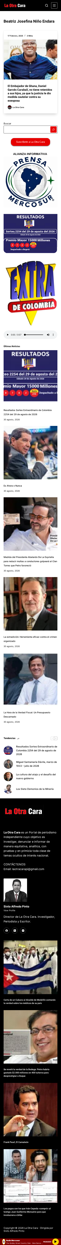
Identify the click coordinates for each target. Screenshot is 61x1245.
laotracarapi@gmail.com (28, 869)
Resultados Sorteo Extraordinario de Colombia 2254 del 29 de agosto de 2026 (36, 750)
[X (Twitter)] (15, 930)
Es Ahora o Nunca (13, 485)
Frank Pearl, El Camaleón (16, 1142)
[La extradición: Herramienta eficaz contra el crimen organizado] (30, 604)
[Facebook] (7, 930)
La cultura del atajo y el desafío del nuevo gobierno (36, 776)
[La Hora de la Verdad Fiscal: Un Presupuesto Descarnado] (30, 679)
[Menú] (54, 5)
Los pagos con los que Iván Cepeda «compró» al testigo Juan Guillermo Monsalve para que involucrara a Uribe (27, 1211)
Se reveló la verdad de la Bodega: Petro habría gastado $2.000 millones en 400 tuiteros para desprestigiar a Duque (26, 1072)
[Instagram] (23, 930)
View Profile (9, 910)
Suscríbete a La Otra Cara (30, 142)
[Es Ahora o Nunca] (30, 452)
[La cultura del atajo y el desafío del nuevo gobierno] (8, 776)
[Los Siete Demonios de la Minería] (8, 789)
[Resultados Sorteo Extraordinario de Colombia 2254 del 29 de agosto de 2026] (30, 377)
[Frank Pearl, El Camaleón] (30, 1109)
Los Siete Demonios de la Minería (35, 788)
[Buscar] (46, 5)
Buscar (7, 123)
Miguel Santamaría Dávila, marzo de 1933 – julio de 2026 (36, 763)
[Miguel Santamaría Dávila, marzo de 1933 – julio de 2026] (8, 764)
